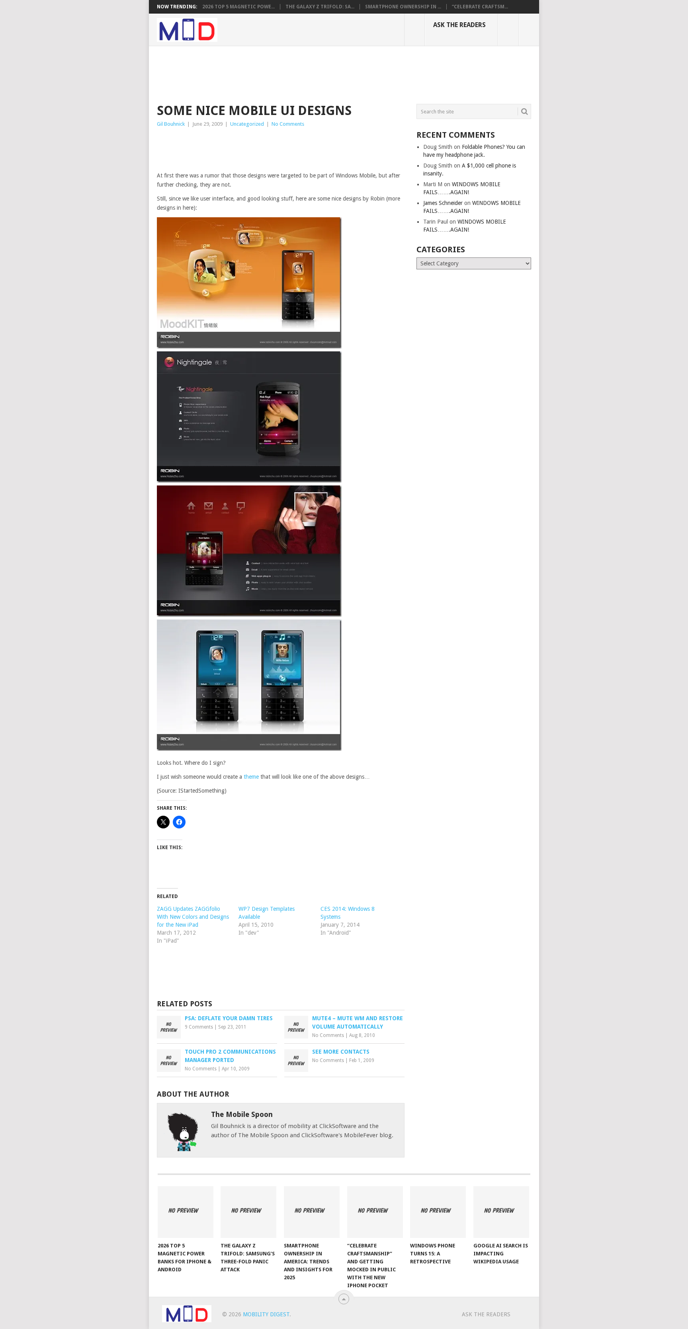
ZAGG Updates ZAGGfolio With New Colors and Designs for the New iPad (193, 917)
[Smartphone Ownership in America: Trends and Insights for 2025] (312, 1212)
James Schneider (443, 203)
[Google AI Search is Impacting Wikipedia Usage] (501, 1212)
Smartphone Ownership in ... (403, 7)
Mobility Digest (266, 1314)
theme (251, 777)
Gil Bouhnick (171, 124)
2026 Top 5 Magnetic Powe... (238, 7)
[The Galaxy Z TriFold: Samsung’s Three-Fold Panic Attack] (248, 1212)
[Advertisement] (302, 74)
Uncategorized (247, 124)
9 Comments (199, 1027)
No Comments (288, 124)
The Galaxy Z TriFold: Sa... (319, 7)
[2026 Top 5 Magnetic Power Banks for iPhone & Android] (185, 1212)
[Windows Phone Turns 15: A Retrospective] (438, 1212)
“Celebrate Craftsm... (480, 7)
